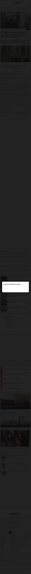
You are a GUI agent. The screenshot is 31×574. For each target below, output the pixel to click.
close (27, 291)
